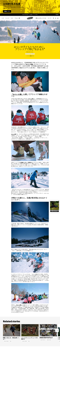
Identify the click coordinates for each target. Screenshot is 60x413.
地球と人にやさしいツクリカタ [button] (41, 18)
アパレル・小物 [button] (17, 18)
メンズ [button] (3, 18)
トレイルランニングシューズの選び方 (29, 338)
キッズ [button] (12, 18)
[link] (54, 205)
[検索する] (53, 18)
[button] (57, 18)
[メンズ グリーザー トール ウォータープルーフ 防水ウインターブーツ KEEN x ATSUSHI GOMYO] (30, 151)
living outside (6, 341)
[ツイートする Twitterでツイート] (31, 55)
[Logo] (30, 18)
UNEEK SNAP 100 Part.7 (46, 337)
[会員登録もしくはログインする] (55, 18)
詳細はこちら (7, 11)
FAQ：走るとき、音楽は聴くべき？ (11, 338)
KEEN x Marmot (54, 211)
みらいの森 (13, 134)
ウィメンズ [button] (7, 18)
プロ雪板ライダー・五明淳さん (25, 162)
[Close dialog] (58, 201)
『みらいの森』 (29, 64)
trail (10, 341)
